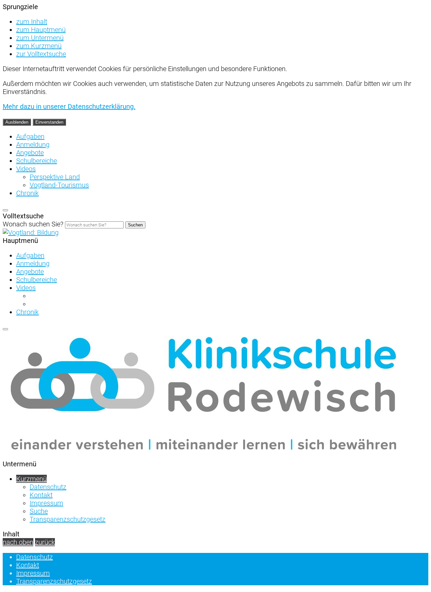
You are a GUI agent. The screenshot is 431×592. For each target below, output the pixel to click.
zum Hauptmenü (41, 30)
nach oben (18, 542)
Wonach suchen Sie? (33, 224)
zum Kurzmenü (39, 46)
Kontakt (41, 495)
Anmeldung (32, 145)
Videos (26, 169)
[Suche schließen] (5, 210)
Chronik (27, 193)
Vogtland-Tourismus (59, 185)
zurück (45, 542)
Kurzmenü (31, 479)
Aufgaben (30, 136)
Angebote (30, 153)
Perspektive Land (55, 177)
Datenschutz (48, 487)
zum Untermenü (40, 38)
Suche (39, 511)
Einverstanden (49, 122)
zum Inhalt (31, 22)
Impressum (46, 503)
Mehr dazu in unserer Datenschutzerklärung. (69, 106)
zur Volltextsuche (41, 54)
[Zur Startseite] (31, 232)
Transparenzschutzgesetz (67, 519)
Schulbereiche (36, 161)
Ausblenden (16, 122)
